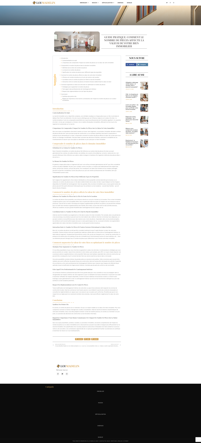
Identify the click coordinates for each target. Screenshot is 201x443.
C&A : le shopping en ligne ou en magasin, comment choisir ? (132, 95)
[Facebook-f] (170, 2)
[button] (79, 339)
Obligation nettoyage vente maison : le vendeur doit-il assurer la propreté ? (132, 85)
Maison (94, 2)
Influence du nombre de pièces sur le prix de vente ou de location (80, 77)
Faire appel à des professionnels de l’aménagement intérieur (79, 89)
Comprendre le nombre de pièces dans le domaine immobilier (78, 65)
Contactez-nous (105, 441)
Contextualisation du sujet (69, 60)
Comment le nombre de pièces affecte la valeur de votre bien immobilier (81, 75)
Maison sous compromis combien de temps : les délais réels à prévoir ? (132, 131)
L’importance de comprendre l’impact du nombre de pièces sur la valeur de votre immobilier (88, 62)
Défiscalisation (107, 2)
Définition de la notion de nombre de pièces (74, 68)
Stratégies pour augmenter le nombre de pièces (75, 87)
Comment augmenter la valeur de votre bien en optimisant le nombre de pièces (83, 84)
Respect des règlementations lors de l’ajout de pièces (77, 91)
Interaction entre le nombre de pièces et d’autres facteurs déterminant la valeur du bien (86, 81)
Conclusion (64, 94)
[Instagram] (173, 2)
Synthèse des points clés (69, 96)
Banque (129, 2)
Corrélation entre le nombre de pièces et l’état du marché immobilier (81, 79)
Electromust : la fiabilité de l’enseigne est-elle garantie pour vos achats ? (132, 143)
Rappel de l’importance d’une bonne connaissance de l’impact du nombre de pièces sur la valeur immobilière (89, 99)
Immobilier (83, 2)
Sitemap (126, 441)
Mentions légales (116, 441)
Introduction (64, 58)
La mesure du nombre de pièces (71, 70)
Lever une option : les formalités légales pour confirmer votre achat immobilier (132, 107)
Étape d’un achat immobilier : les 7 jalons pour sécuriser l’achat (132, 119)
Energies (120, 2)
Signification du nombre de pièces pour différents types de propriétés (82, 72)
